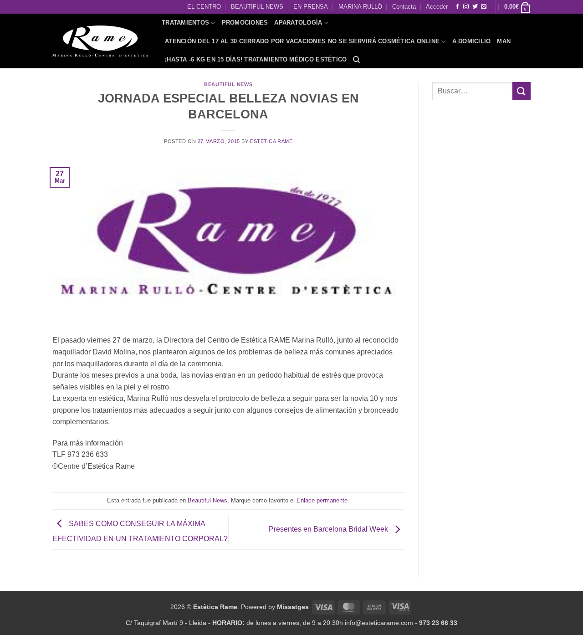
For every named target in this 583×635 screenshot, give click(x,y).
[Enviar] (521, 91)
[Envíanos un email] (483, 7)
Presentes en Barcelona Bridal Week (329, 529)
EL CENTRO (204, 6)
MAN (504, 41)
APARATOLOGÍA (298, 22)
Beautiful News (228, 84)
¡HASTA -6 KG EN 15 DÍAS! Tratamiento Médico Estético (256, 59)
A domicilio (471, 41)
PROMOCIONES (245, 22)
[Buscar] (356, 59)
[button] (517, 7)
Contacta (404, 6)
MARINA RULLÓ (360, 6)
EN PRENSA (310, 6)
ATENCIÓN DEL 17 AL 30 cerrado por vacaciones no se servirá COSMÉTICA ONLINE (302, 41)
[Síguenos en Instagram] (466, 7)
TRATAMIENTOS (185, 22)
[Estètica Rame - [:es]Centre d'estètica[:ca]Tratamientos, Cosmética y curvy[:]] (100, 41)
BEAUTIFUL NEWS (257, 6)
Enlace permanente (322, 500)
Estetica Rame (271, 141)
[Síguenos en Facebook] (457, 7)
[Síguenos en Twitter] (475, 7)
